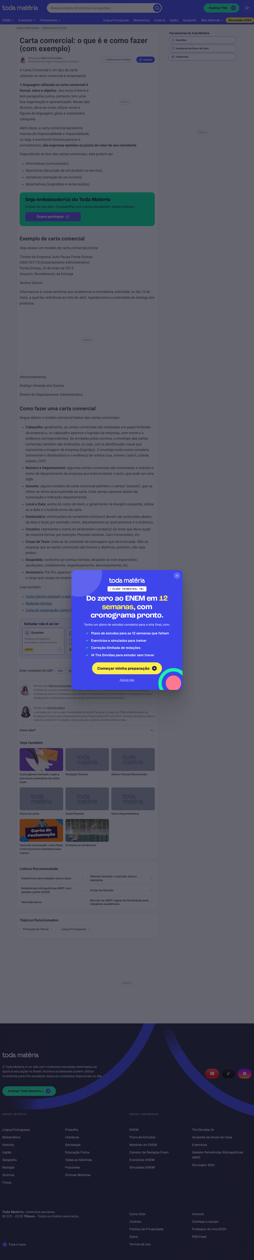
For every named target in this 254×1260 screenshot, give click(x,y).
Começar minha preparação (123, 668)
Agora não (127, 680)
